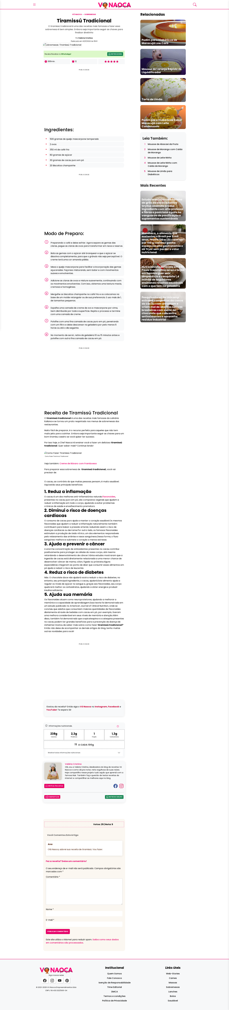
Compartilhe (53, 797)
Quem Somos (114, 973)
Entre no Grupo (115, 797)
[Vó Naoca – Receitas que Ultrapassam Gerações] (114, 4)
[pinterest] (67, 980)
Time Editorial (114, 987)
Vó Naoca (77, 14)
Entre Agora (116, 54)
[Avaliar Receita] (111, 61)
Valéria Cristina (85, 38)
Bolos (173, 996)
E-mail (50, 919)
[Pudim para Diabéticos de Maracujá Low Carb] (163, 32)
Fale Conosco (114, 978)
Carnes (173, 978)
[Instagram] (121, 785)
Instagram (101, 706)
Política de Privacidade (114, 1000)
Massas (173, 982)
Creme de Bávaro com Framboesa (78, 463)
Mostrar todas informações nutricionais (64, 753)
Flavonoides (108, 496)
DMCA (114, 991)
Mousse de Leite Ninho (160, 157)
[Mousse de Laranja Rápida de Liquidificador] (163, 61)
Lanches (172, 991)
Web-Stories (173, 973)
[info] (118, 727)
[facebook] (45, 980)
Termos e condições (114, 996)
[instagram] (52, 980)
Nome (50, 909)
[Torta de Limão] (163, 89)
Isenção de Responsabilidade (115, 982)
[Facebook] (115, 785)
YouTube (51, 709)
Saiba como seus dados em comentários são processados (82, 941)
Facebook (113, 706)
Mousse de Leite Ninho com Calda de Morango (162, 164)
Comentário (53, 876)
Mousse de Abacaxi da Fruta (163, 144)
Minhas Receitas (55, 786)
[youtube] (60, 980)
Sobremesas (90, 14)
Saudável (173, 1000)
